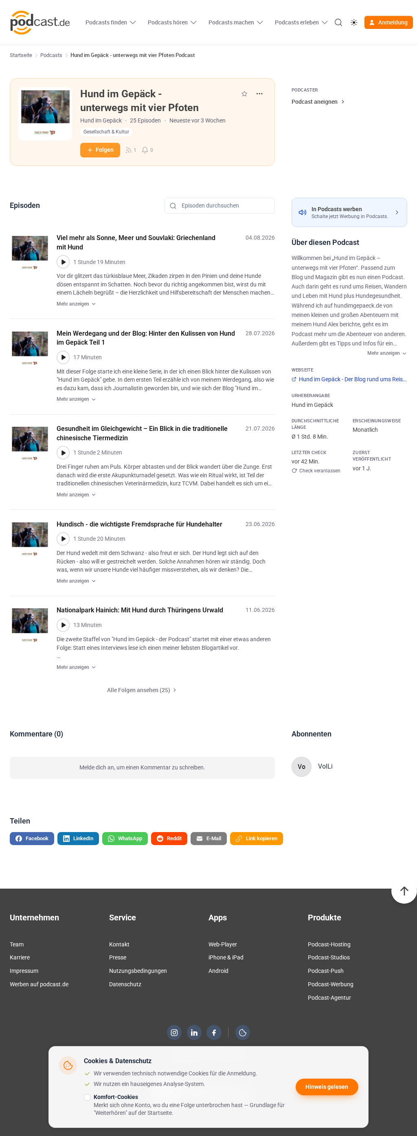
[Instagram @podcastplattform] (174, 1033)
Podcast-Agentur (329, 997)
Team (17, 944)
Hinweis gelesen (326, 1087)
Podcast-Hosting (329, 944)
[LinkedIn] (194, 1033)
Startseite (21, 55)
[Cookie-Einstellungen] (243, 1033)
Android (218, 971)
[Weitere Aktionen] (259, 93)
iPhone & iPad (226, 957)
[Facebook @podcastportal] (214, 1033)
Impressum (24, 971)
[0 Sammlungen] (244, 93)
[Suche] (338, 22)
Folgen (105, 149)
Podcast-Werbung (330, 984)
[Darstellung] (353, 22)
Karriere (20, 957)
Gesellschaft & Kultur (106, 132)
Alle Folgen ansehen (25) (138, 690)
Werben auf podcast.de (39, 984)
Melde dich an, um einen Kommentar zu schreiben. (142, 767)
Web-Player (222, 944)
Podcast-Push (326, 971)
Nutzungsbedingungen (138, 971)
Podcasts (51, 55)
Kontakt (119, 944)
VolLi (325, 766)
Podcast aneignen (315, 101)
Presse (117, 957)
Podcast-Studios (329, 957)
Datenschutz (125, 984)
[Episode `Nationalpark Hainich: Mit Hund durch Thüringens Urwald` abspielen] (63, 625)
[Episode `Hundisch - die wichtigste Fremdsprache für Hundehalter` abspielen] (63, 539)
